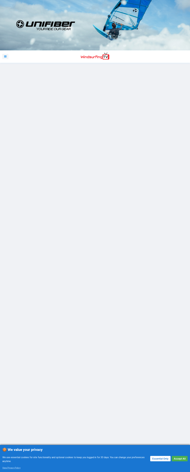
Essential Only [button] (160, 458)
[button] (5, 56)
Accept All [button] (180, 458)
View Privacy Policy (11, 468)
